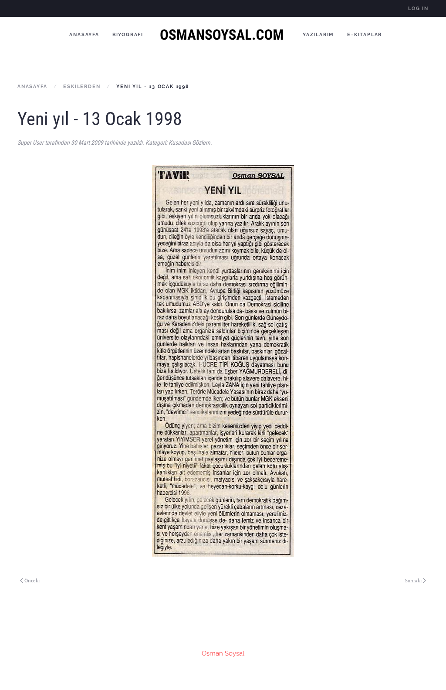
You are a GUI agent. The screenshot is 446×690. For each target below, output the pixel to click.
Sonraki (413, 581)
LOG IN (418, 8)
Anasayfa (84, 34)
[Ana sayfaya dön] (223, 34)
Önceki (32, 581)
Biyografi (127, 34)
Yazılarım (318, 34)
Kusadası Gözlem (189, 142)
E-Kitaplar (364, 34)
